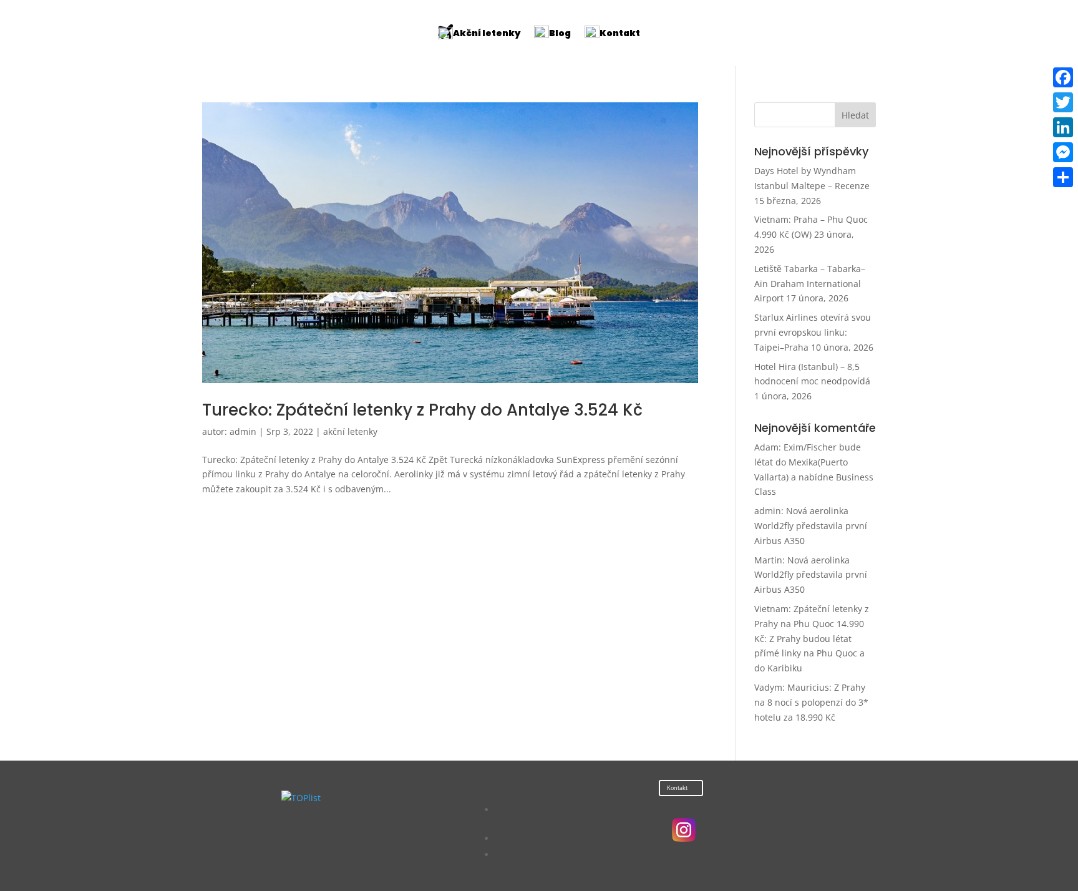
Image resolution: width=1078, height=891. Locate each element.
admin (243, 431)
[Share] (1063, 177)
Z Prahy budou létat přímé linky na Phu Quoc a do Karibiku (809, 653)
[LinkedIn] (1063, 127)
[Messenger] (1063, 152)
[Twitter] (1063, 102)
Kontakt (677, 788)
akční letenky (350, 431)
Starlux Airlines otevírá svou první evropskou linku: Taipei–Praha (812, 332)
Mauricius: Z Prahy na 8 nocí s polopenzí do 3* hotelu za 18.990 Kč (811, 702)
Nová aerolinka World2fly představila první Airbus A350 (810, 526)
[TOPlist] (301, 798)
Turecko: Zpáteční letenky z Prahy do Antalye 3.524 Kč (422, 410)
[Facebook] (1063, 77)
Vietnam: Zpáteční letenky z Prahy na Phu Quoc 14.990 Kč (811, 624)
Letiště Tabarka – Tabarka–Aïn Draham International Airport (809, 283)
